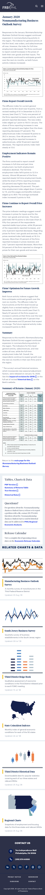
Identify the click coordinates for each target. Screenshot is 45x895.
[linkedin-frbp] (7, 867)
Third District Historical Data (20, 771)
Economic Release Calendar (27, 540)
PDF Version (10, 484)
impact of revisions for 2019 (21, 376)
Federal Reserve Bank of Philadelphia (9, 6)
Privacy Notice (14, 877)
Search (36, 6)
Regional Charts (13, 820)
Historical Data (11, 494)
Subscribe (14, 881)
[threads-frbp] (33, 867)
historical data (24, 379)
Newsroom (33, 877)
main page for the (19, 463)
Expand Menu (42, 6)
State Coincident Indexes (17, 725)
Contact (32, 881)
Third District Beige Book (18, 676)
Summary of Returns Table (16, 487)
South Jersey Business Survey (20, 630)
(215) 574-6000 (22, 859)
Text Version (10, 490)
